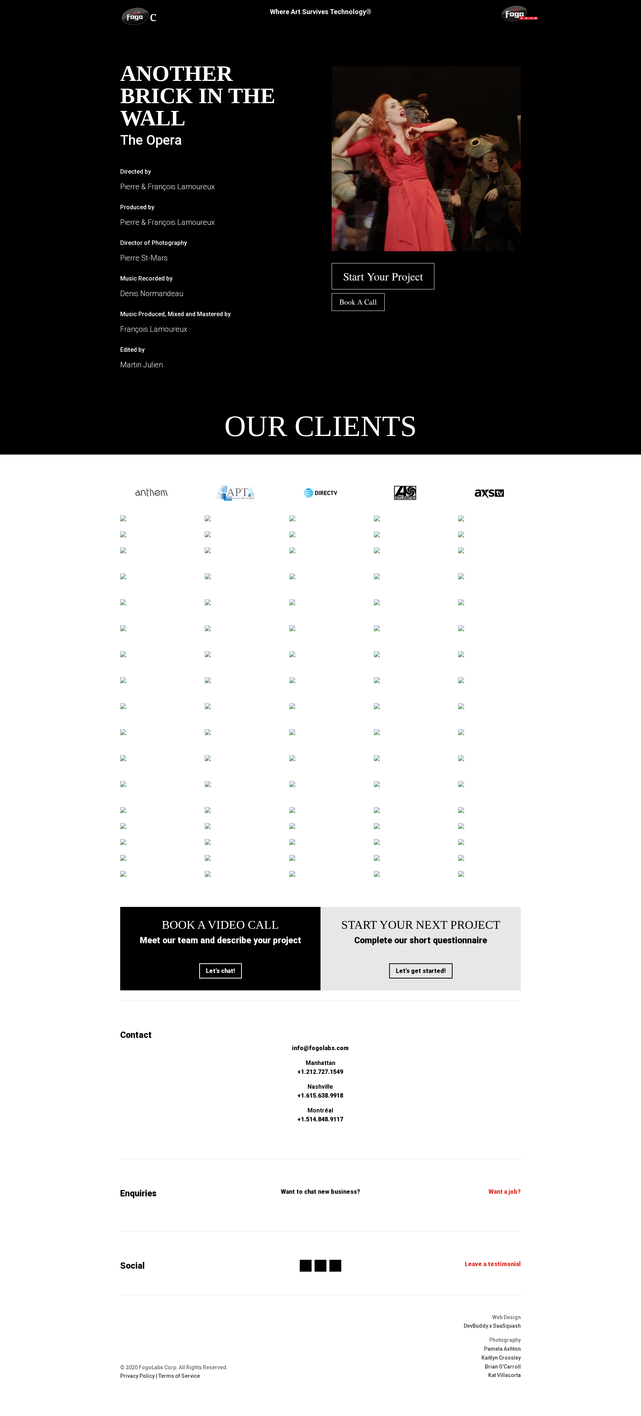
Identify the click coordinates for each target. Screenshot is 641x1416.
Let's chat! (220, 970)
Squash (511, 1326)
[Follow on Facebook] (306, 1266)
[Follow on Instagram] (320, 1266)
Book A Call (358, 302)
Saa (497, 1326)
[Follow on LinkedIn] (335, 1266)
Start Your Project (383, 276)
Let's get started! (421, 970)
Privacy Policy (137, 1376)
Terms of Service (179, 1376)
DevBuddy (476, 1326)
